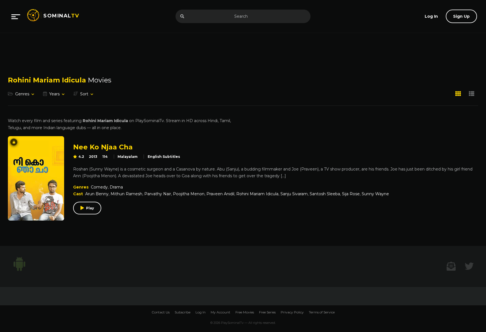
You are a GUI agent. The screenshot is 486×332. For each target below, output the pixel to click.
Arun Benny (97, 193)
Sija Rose (351, 193)
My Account (220, 312)
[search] (182, 16)
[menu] (15, 16)
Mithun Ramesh (126, 193)
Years (54, 94)
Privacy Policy (292, 312)
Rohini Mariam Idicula (257, 193)
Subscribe (182, 312)
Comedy (99, 187)
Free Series (267, 312)
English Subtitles (164, 156)
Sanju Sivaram (294, 193)
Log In (200, 312)
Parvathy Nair (157, 193)
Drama (116, 187)
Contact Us (161, 312)
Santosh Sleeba (325, 193)
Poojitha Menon (188, 193)
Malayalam (128, 156)
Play (90, 208)
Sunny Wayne (375, 193)
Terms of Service (322, 312)
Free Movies (244, 312)
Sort (84, 94)
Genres (22, 94)
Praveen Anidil (220, 193)
